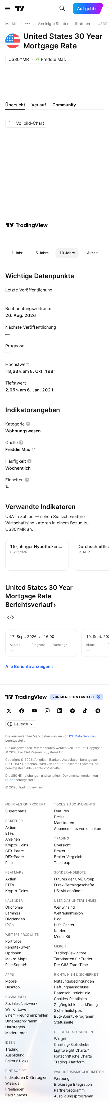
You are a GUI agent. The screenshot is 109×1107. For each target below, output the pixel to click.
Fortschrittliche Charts (73, 1056)
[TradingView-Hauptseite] (26, 697)
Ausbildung (15, 1055)
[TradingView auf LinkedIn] (59, 711)
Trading (12, 1049)
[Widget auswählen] (10, 617)
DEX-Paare (14, 856)
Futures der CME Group (74, 879)
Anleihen (12, 839)
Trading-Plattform (69, 1062)
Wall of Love (15, 1009)
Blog (58, 919)
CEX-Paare (14, 851)
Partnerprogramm (69, 1090)
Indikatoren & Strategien (26, 1077)
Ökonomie (14, 907)
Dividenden (15, 919)
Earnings (12, 913)
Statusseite (63, 1022)
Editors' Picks (16, 1061)
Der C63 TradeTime (71, 964)
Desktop (12, 987)
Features (61, 811)
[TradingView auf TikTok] (85, 711)
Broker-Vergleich (68, 856)
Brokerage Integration (73, 1084)
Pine (9, 862)
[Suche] (62, 8)
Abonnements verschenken (77, 828)
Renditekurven (17, 947)
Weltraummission (68, 913)
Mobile (11, 981)
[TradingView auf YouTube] (34, 711)
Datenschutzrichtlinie (72, 993)
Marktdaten (64, 822)
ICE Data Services (82, 736)
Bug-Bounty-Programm (74, 1016)
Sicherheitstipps (68, 1010)
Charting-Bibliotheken (73, 1044)
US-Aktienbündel (68, 890)
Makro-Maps (16, 958)
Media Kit (62, 936)
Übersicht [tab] (15, 104)
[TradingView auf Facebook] (21, 711)
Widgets (61, 1038)
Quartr (10, 780)
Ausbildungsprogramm (73, 1096)
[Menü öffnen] (7, 8)
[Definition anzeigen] (28, 423)
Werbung (62, 1078)
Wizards (12, 1083)
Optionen (13, 953)
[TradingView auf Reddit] (98, 711)
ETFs (9, 833)
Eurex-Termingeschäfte (74, 885)
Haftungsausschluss (71, 987)
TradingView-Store (70, 953)
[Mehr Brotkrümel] (27, 23)
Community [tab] (64, 104)
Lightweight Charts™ (71, 1050)
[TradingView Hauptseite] (20, 8)
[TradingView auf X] (9, 711)
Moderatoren (16, 1032)
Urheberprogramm (21, 1021)
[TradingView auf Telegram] (72, 711)
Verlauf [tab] (38, 104)
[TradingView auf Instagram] (47, 711)
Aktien (10, 827)
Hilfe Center (64, 924)
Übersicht (62, 845)
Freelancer (14, 1089)
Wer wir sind (64, 907)
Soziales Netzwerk (21, 1003)
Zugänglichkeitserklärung (76, 1004)
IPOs (9, 924)
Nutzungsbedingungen (74, 981)
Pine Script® (15, 964)
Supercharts (15, 811)
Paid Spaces (16, 1095)
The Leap (62, 862)
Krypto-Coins (16, 845)
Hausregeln (15, 1027)
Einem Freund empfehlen (26, 1015)
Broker (59, 851)
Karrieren (62, 930)
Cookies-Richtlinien (70, 998)
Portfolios (13, 941)
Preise (59, 816)
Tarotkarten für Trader (73, 958)
